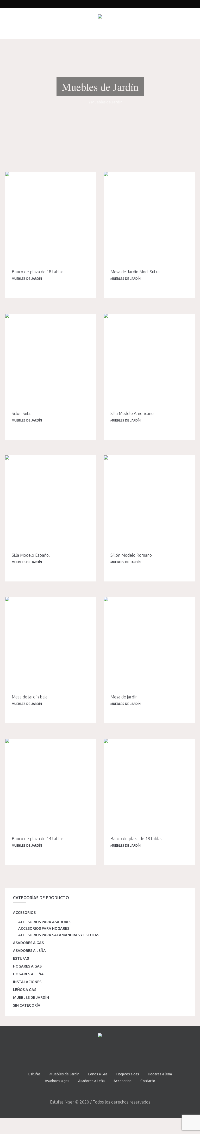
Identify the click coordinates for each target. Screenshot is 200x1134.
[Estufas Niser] (100, 17)
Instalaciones (27, 982)
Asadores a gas (28, 943)
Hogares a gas (27, 966)
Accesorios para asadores (44, 922)
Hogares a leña (28, 974)
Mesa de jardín (124, 697)
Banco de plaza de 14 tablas (38, 838)
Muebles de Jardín (27, 278)
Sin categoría (26, 1005)
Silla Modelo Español (31, 555)
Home (83, 102)
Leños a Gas (24, 990)
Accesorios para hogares (43, 928)
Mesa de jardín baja (29, 697)
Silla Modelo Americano (132, 413)
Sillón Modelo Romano (131, 555)
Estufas (21, 958)
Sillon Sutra (22, 413)
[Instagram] (106, 1054)
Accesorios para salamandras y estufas (58, 935)
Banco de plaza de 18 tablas (38, 271)
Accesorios (24, 912)
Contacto (147, 1081)
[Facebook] (92, 1054)
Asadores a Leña (29, 951)
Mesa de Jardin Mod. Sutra (135, 271)
